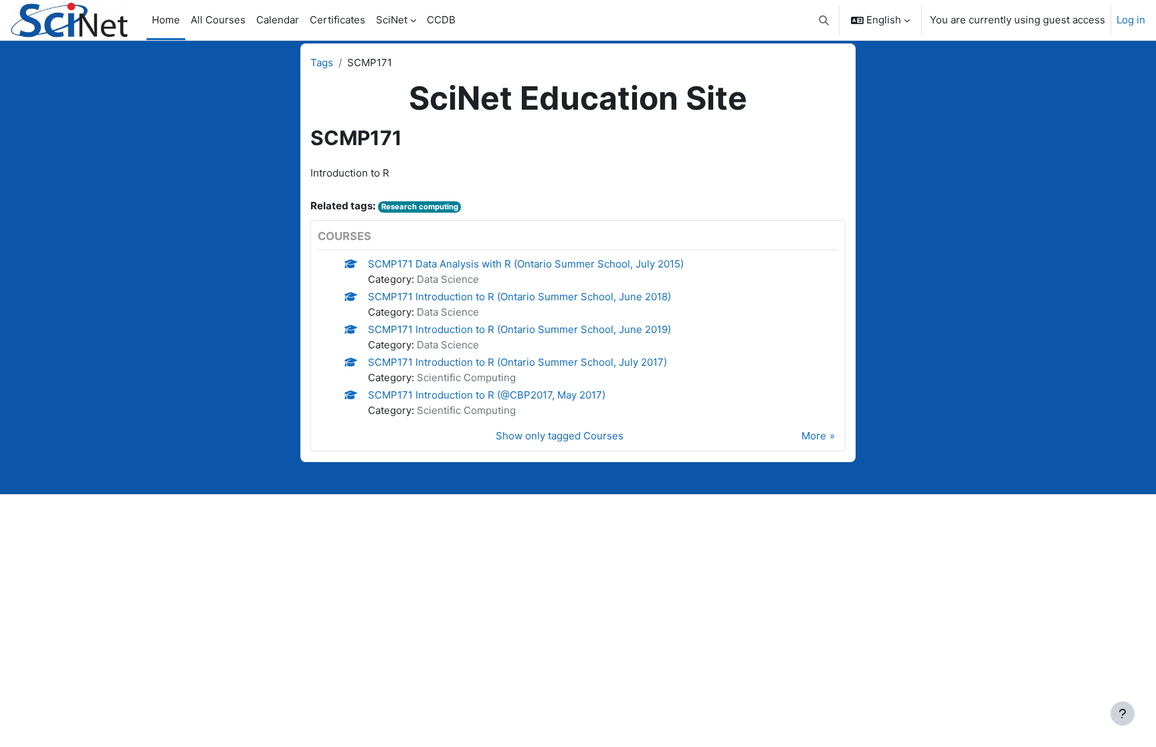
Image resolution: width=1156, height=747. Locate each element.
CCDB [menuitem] (441, 19)
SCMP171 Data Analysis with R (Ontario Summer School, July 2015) (526, 263)
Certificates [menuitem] (337, 19)
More (813, 435)
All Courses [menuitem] (218, 19)
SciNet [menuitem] (391, 19)
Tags (321, 62)
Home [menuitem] (166, 19)
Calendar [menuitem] (277, 19)
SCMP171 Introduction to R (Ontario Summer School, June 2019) (519, 329)
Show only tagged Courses (559, 435)
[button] (824, 20)
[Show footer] (1123, 714)
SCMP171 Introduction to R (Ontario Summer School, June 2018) (519, 296)
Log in (1131, 19)
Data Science (448, 279)
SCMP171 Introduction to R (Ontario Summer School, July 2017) (517, 362)
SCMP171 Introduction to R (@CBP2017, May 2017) (486, 395)
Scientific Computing (466, 377)
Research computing (419, 206)
